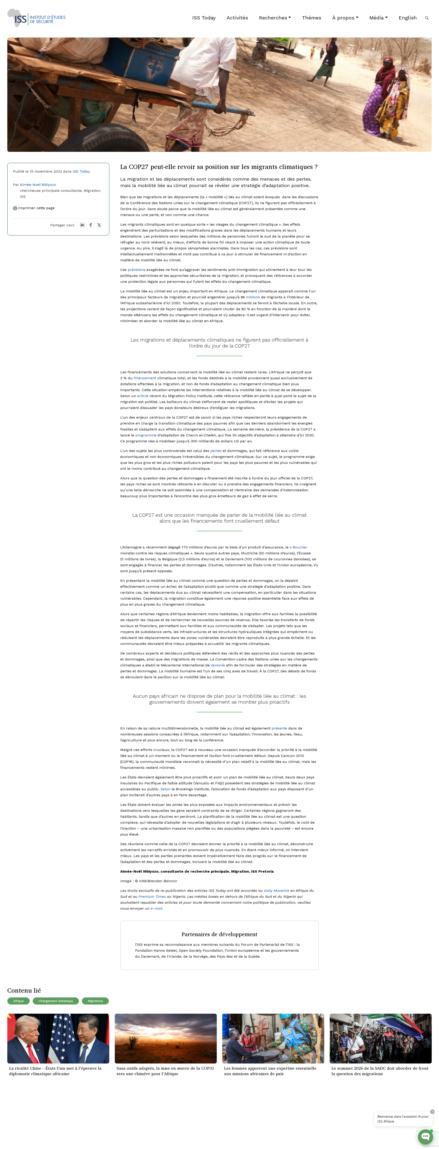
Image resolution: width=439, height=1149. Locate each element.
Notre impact (90, 1122)
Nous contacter (92, 1135)
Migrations (95, 1001)
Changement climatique (56, 1001)
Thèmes (311, 18)
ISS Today (204, 18)
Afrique (18, 1001)
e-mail (156, 908)
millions (253, 297)
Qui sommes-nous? (96, 1115)
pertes (216, 451)
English (408, 18)
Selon (165, 789)
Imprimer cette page (36, 208)
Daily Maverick (276, 890)
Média (376, 18)
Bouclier (300, 547)
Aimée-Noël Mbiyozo (38, 184)
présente (279, 728)
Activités (237, 18)
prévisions (136, 269)
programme (145, 435)
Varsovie (218, 665)
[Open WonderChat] (425, 1136)
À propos (343, 18)
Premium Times (152, 896)
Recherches (273, 18)
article (142, 396)
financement (145, 378)
